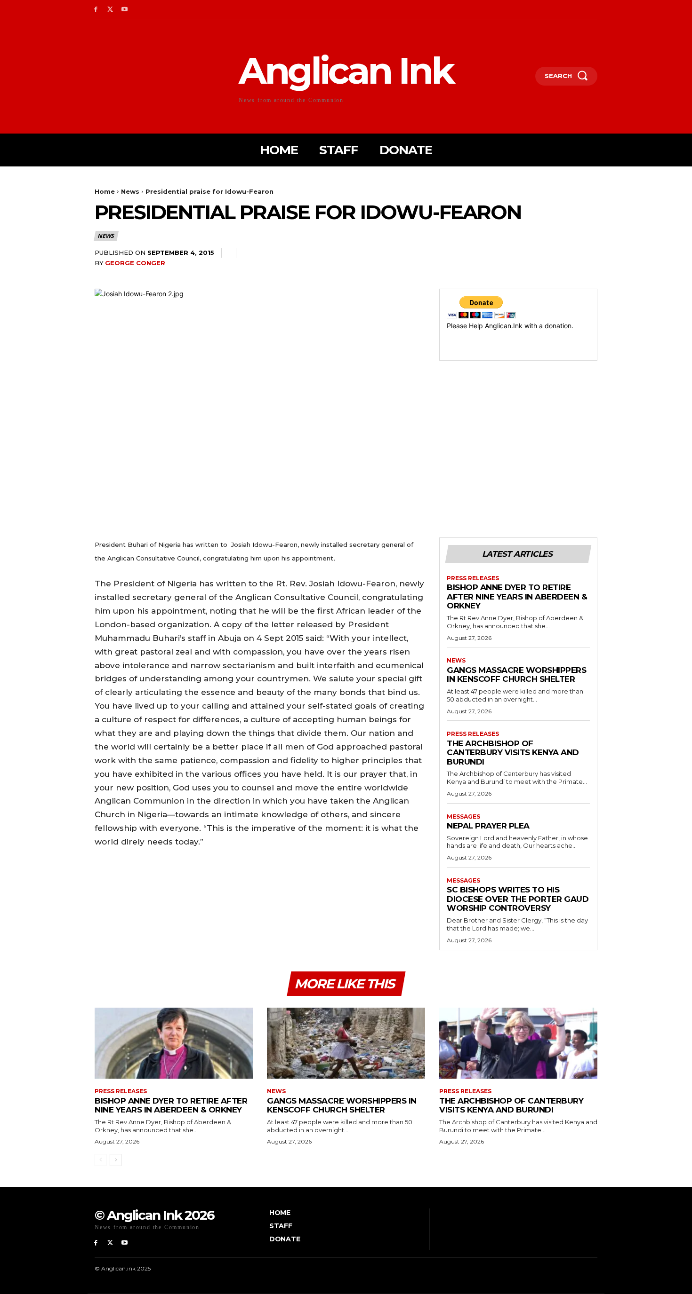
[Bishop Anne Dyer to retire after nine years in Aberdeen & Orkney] (174, 1043)
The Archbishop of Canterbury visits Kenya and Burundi (513, 752)
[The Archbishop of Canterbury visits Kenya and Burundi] (518, 1043)
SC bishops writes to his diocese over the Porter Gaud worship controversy (517, 899)
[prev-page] (100, 1160)
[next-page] (115, 1160)
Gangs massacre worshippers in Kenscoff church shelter (516, 674)
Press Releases (473, 578)
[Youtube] (125, 10)
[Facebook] (96, 10)
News (130, 191)
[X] (110, 10)
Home (105, 191)
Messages (463, 816)
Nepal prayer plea (488, 825)
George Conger (135, 263)
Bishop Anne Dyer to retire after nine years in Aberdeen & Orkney (517, 596)
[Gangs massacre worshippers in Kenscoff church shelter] (346, 1043)
